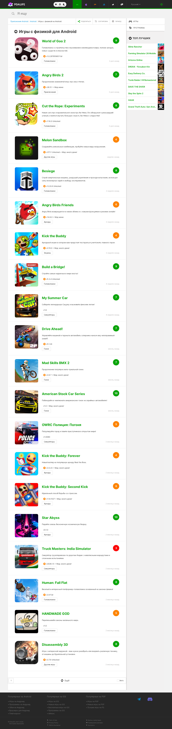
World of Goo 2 (54, 41)
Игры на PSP (92, 701)
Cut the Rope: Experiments (63, 106)
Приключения (50, 92)
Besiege (48, 171)
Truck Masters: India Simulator (66, 549)
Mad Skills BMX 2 (55, 363)
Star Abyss (51, 518)
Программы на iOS (56, 710)
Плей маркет (15, 713)
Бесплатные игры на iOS (58, 707)
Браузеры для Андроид (19, 710)
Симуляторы (49, 315)
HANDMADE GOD (56, 614)
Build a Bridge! (53, 267)
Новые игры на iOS (56, 704)
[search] (81, 13)
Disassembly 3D (55, 645)
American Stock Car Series (63, 394)
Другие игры (49, 157)
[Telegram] (139, 699)
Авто (121, 680)
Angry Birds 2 (52, 75)
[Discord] (150, 699)
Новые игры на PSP (95, 704)
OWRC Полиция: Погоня (61, 425)
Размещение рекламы (95, 723)
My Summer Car (55, 298)
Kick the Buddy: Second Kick (65, 487)
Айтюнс (51, 713)
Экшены (47, 253)
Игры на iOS (53, 701)
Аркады (47, 222)
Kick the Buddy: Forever (61, 456)
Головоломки (49, 61)
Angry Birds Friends (58, 205)
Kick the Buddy (54, 236)
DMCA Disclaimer (54, 725)
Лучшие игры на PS (95, 707)
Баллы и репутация (94, 720)
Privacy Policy (53, 723)
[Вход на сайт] (161, 4)
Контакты (91, 725)
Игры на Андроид (17, 701)
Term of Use (53, 720)
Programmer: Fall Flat (54, 583)
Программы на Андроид (19, 704)
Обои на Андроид (16, 707)
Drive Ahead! (52, 329)
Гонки (46, 349)
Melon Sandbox (54, 140)
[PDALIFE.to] (16, 4)
